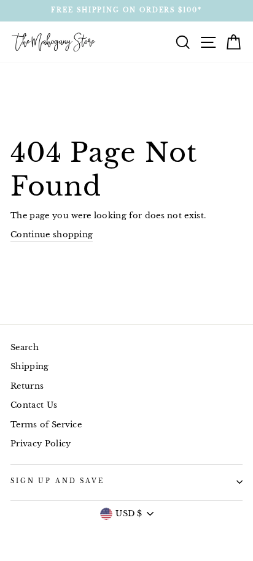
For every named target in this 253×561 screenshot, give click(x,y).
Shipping (29, 366)
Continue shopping (51, 234)
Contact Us (33, 405)
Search (24, 347)
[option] (126, 10)
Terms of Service (46, 424)
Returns (27, 386)
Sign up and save (57, 481)
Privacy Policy (40, 443)
